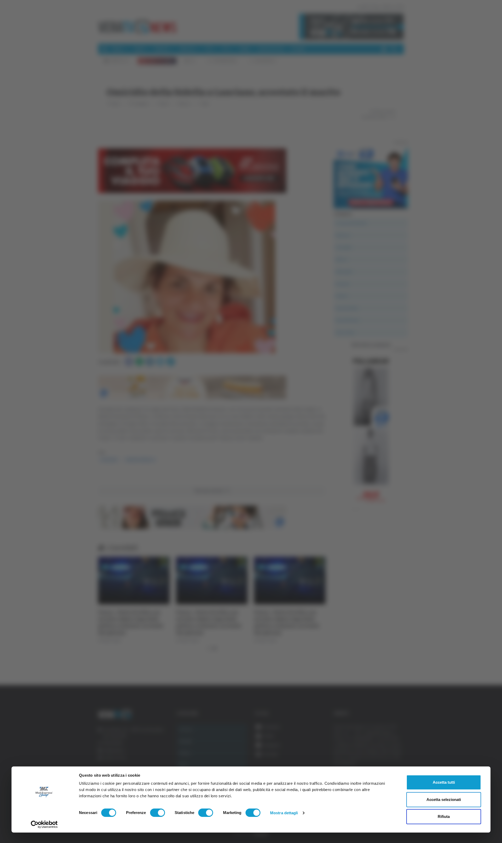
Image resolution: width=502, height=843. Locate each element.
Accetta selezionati (443, 799)
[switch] (157, 813)
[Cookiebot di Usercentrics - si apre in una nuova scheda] (44, 824)
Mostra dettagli (284, 813)
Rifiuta (444, 816)
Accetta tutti (444, 782)
